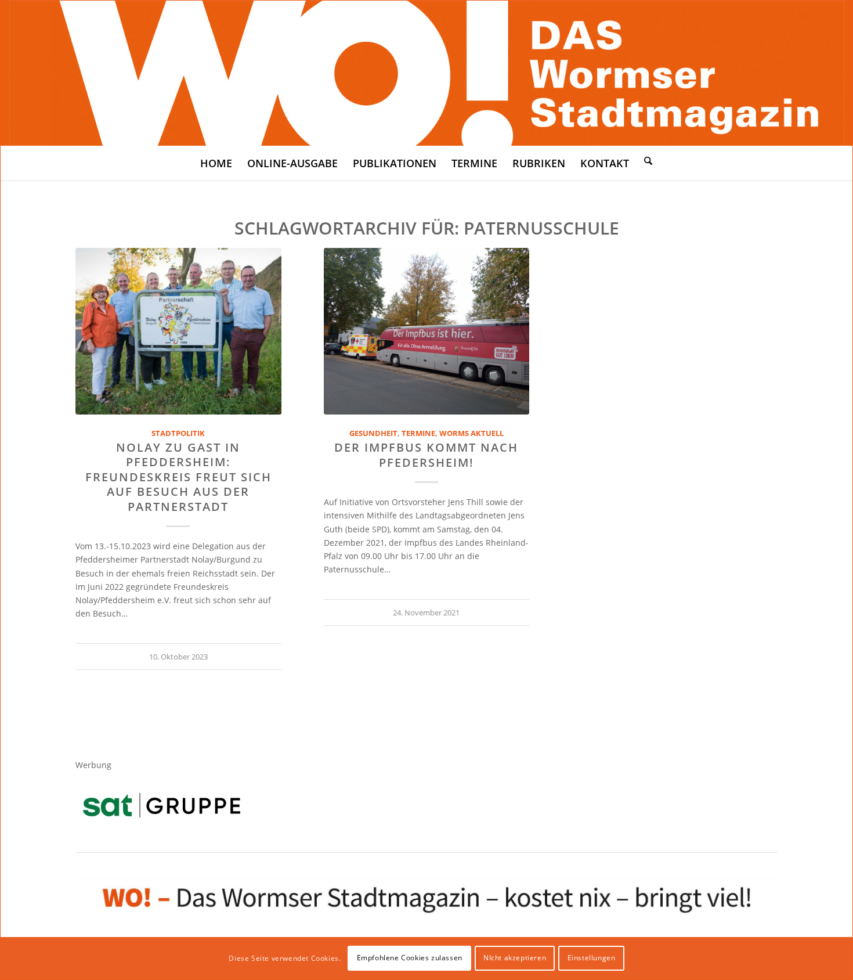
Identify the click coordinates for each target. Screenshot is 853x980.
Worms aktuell (471, 433)
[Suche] (648, 160)
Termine (418, 433)
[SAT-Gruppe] (161, 804)
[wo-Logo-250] (426, 73)
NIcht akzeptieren (514, 958)
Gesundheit (373, 433)
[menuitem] (216, 163)
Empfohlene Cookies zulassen (409, 958)
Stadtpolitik (178, 433)
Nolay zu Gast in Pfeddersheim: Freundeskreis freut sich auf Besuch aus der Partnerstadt (178, 476)
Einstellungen (592, 958)
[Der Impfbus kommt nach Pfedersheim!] (427, 331)
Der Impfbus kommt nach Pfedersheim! (426, 454)
